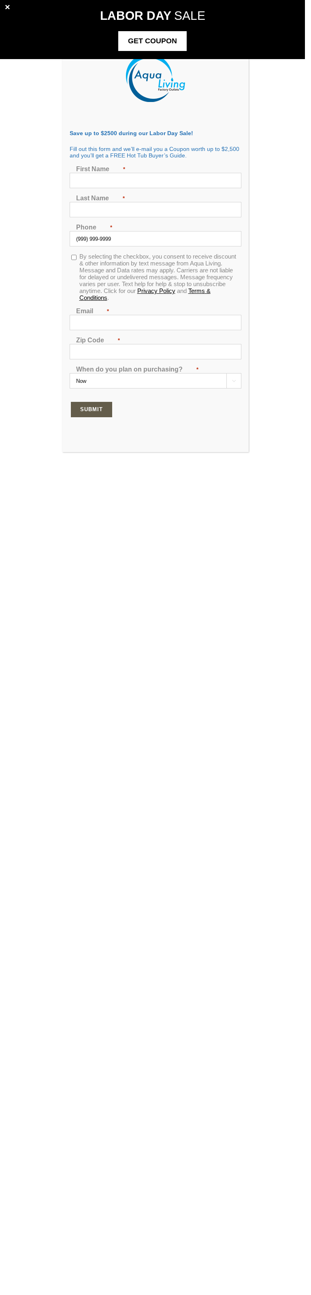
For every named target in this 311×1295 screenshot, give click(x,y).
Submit (91, 409)
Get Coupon (152, 41)
